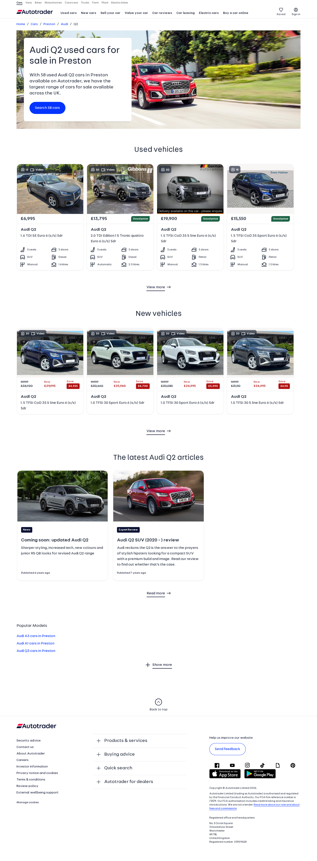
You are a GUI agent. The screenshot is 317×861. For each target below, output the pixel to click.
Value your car (136, 13)
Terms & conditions (30, 779)
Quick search (118, 768)
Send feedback (227, 749)
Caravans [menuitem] (71, 2)
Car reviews (162, 13)
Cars (34, 24)
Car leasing (185, 13)
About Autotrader (30, 753)
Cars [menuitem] (19, 2)
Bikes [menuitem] (38, 2)
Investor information (32, 766)
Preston (49, 24)
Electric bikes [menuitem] (119, 2)
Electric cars (209, 13)
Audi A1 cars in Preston (35, 643)
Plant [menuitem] (105, 2)
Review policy (27, 786)
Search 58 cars (47, 108)
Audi (64, 24)
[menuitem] (69, 13)
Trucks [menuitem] (85, 2)
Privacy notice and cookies (37, 773)
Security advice (28, 740)
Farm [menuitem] (95, 2)
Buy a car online (235, 13)
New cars (88, 13)
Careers (22, 760)
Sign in (296, 14)
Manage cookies (27, 802)
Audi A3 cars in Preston (35, 636)
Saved (281, 14)
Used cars (69, 13)
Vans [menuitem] (28, 2)
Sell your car (110, 13)
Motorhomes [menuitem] (53, 2)
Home (20, 24)
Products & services (125, 740)
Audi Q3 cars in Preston (35, 651)
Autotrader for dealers (128, 782)
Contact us (25, 747)
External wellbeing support (37, 792)
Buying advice (119, 754)
